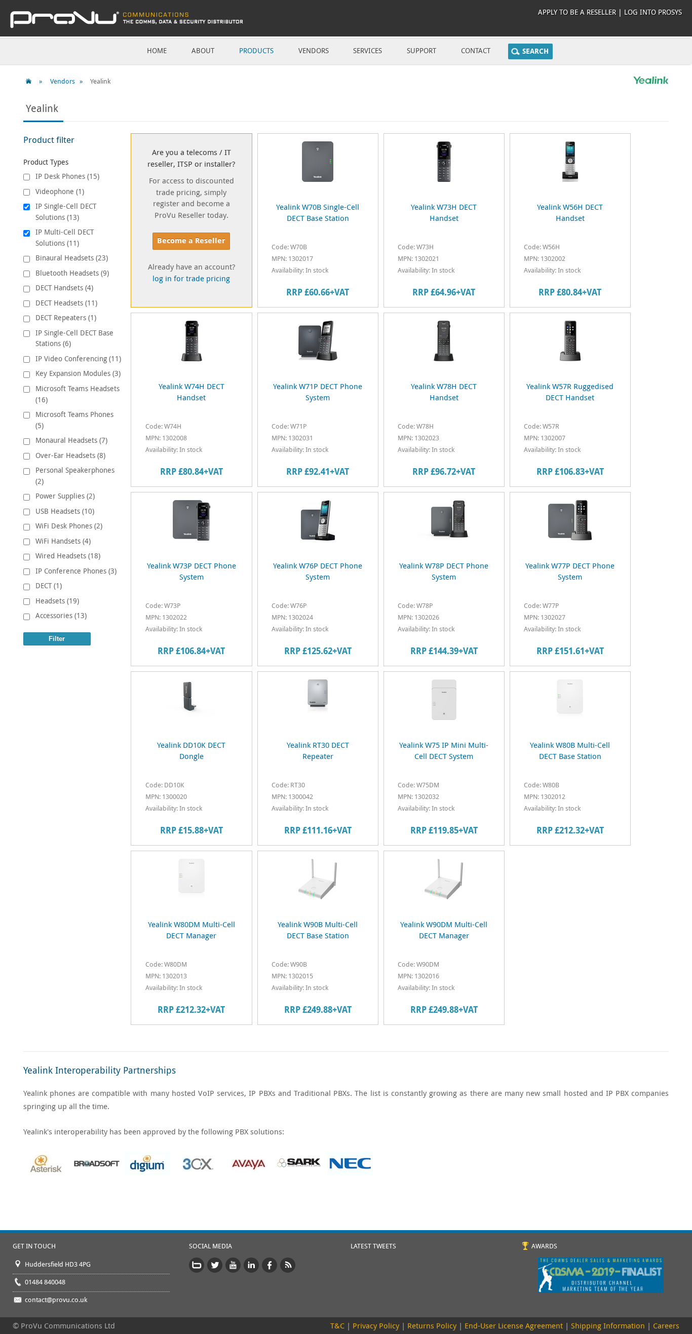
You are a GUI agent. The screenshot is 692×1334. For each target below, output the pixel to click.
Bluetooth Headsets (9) (72, 273)
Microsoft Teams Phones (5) (74, 419)
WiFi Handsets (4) (63, 541)
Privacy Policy (376, 1325)
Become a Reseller (191, 240)
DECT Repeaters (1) (65, 317)
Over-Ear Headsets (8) (70, 455)
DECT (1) (48, 585)
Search (535, 51)
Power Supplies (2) (65, 496)
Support (421, 50)
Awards (544, 1245)
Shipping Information (608, 1325)
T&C (337, 1325)
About (202, 50)
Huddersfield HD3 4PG (58, 1264)
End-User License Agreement (514, 1325)
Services (367, 50)
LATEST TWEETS (373, 1245)
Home (157, 50)
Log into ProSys (653, 12)
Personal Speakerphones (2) (74, 475)
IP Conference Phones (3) (76, 571)
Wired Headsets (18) (67, 555)
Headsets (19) (57, 600)
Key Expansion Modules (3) (78, 373)
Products (256, 50)
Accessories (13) (61, 615)
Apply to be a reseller (577, 12)
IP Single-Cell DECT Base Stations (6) (74, 338)
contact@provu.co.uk (56, 1299)
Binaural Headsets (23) (71, 257)
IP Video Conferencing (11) (78, 358)
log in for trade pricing (191, 278)
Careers (666, 1325)
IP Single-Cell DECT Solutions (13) (65, 211)
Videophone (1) (59, 191)
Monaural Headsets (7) (71, 440)
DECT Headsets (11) (66, 303)
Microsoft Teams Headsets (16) (77, 394)
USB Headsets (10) (64, 511)
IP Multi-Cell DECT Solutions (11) (64, 237)
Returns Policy (431, 1325)
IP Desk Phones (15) (67, 176)
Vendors (313, 50)
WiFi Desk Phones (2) (68, 525)
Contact (475, 50)
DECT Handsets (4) (64, 287)
